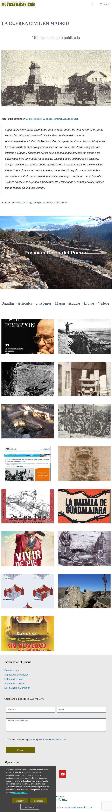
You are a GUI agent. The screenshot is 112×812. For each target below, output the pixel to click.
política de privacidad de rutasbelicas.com (46, 739)
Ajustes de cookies (14, 683)
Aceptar (20, 801)
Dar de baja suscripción (17, 688)
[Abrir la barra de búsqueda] (92, 4)
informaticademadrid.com (80, 807)
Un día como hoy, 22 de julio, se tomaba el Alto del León (52, 119)
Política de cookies (14, 679)
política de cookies (19, 793)
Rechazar (38, 801)
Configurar (30, 807)
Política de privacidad (16, 674)
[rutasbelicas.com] (18, 4)
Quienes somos (12, 670)
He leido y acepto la (37, 739)
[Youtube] (62, 774)
